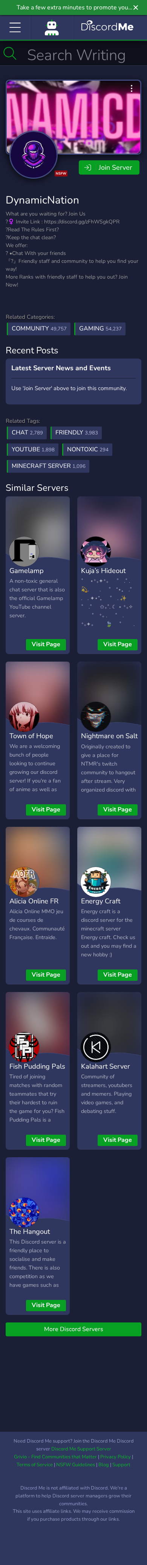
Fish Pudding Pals (37, 1066)
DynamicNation (42, 200)
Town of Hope (31, 735)
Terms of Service (35, 1464)
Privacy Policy (115, 1456)
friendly (76, 432)
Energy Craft (100, 901)
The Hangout (29, 1231)
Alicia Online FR (33, 901)
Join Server (115, 167)
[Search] (10, 53)
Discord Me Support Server (81, 1449)
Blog (103, 1464)
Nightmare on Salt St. (109, 741)
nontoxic (88, 449)
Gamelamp (26, 570)
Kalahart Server (105, 1066)
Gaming (100, 328)
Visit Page (46, 644)
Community (39, 328)
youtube (33, 449)
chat (27, 432)
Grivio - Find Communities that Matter (55, 1456)
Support (121, 1464)
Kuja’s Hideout (103, 570)
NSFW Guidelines (75, 1464)
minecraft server (49, 466)
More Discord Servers (73, 1329)
